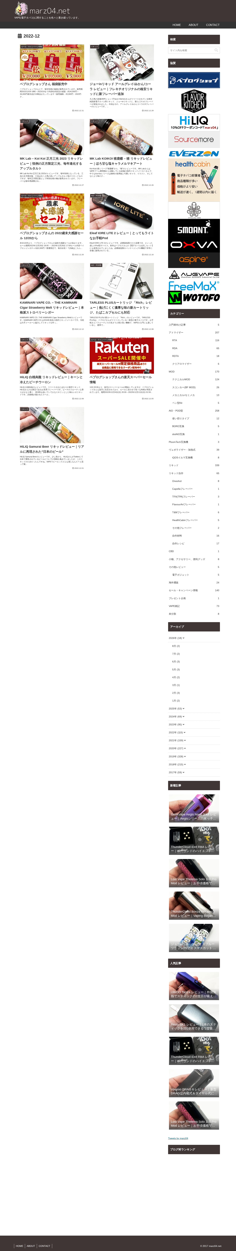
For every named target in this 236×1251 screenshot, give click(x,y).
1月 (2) (176, 700)
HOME (19, 1246)
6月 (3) (176, 661)
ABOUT (31, 1246)
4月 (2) (176, 677)
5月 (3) (176, 669)
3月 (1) (176, 685)
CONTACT (44, 1246)
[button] (216, 50)
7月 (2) (176, 653)
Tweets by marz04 (178, 1138)
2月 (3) (176, 692)
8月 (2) (176, 646)
